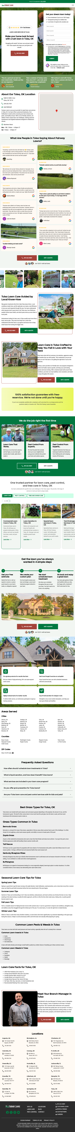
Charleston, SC (56, 1038)
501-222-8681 (20, 53)
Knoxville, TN (6, 1076)
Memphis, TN (55, 1076)
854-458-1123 (57, 1045)
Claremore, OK (5, 729)
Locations (42, 1106)
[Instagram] (14, 1112)
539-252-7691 (8, 104)
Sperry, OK (4, 721)
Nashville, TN (6, 1089)
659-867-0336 (32, 1045)
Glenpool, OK (61, 725)
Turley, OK (60, 731)
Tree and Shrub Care (36, 496)
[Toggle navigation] (72, 5)
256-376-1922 (32, 1071)
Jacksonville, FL (56, 1063)
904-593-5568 (57, 1071)
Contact (41, 1112)
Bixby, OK (22, 731)
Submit (52, 58)
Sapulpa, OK (61, 721)
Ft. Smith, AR (55, 1051)
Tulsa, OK (54, 1089)
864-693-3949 (8, 1071)
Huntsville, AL (31, 1063)
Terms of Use (55, 53)
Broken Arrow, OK (62, 729)
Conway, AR (30, 1051)
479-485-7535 (57, 1058)
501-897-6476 (32, 1058)
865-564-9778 (8, 1083)
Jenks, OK (41, 725)
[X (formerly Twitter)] (11, 1112)
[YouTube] (18, 1112)
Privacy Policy (50, 53)
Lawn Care (7, 496)
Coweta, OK (42, 727)
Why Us (29, 1106)
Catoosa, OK (23, 729)
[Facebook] (7, 1112)
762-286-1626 (8, 1045)
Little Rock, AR (31, 1076)
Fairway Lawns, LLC (62, 46)
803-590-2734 (8, 1058)
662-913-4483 (57, 1083)
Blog (40, 1109)
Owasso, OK (61, 723)
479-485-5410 (32, 1096)
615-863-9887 (8, 1096)
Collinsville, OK (61, 727)
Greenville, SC (6, 1063)
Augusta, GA (6, 1038)
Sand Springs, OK (5, 723)
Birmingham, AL (32, 1038)
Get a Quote (48, 258)
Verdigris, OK (23, 720)
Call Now (43, 1)
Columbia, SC (6, 1051)
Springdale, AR (31, 1089)
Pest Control (20, 496)
